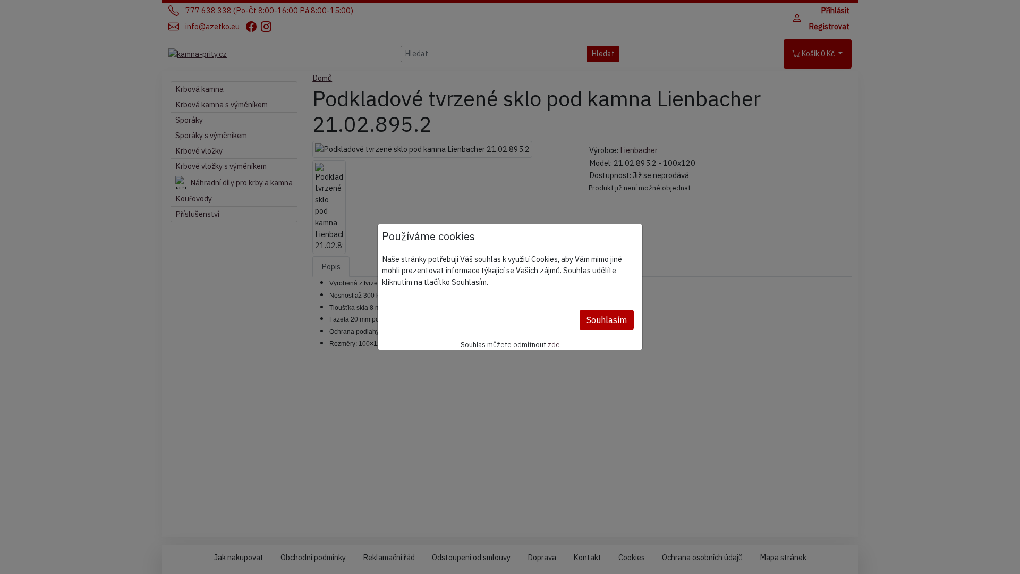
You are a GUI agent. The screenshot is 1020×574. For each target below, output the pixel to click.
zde (554, 344)
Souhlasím (606, 320)
